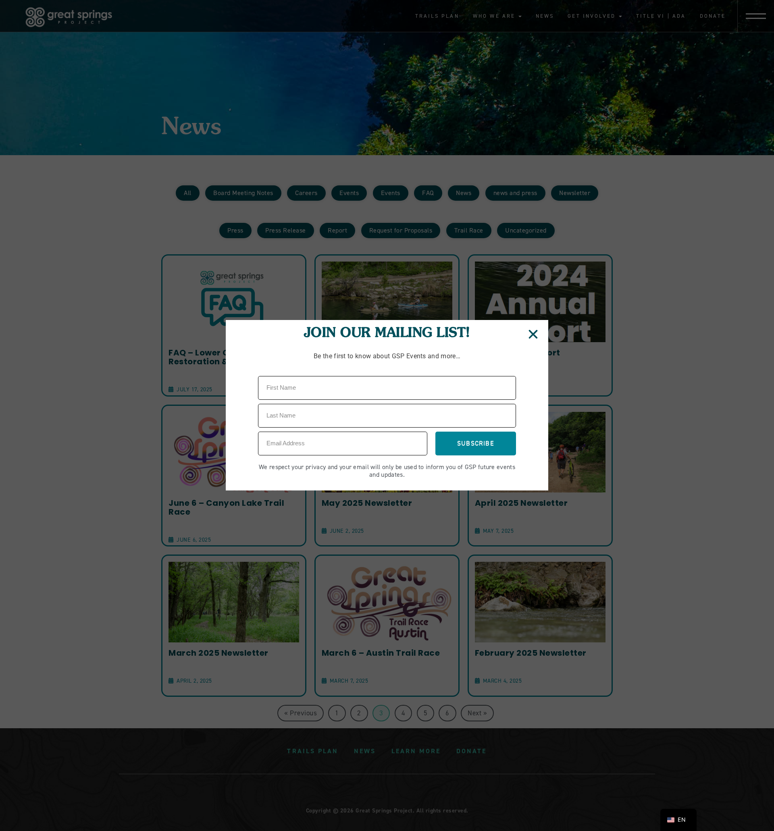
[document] (387, 415)
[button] (533, 334)
